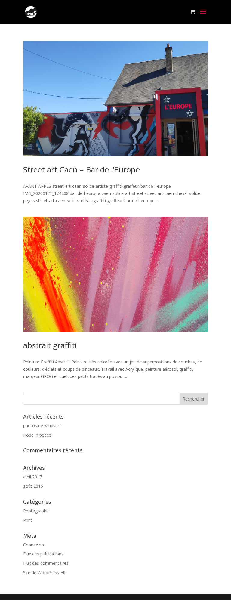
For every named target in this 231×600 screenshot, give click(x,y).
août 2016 (33, 486)
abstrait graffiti (50, 345)
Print (27, 520)
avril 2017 (32, 477)
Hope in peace (37, 435)
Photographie (36, 511)
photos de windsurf (42, 425)
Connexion (33, 545)
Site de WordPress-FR (44, 572)
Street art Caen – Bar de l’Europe (81, 169)
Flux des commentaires (46, 563)
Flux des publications (43, 554)
